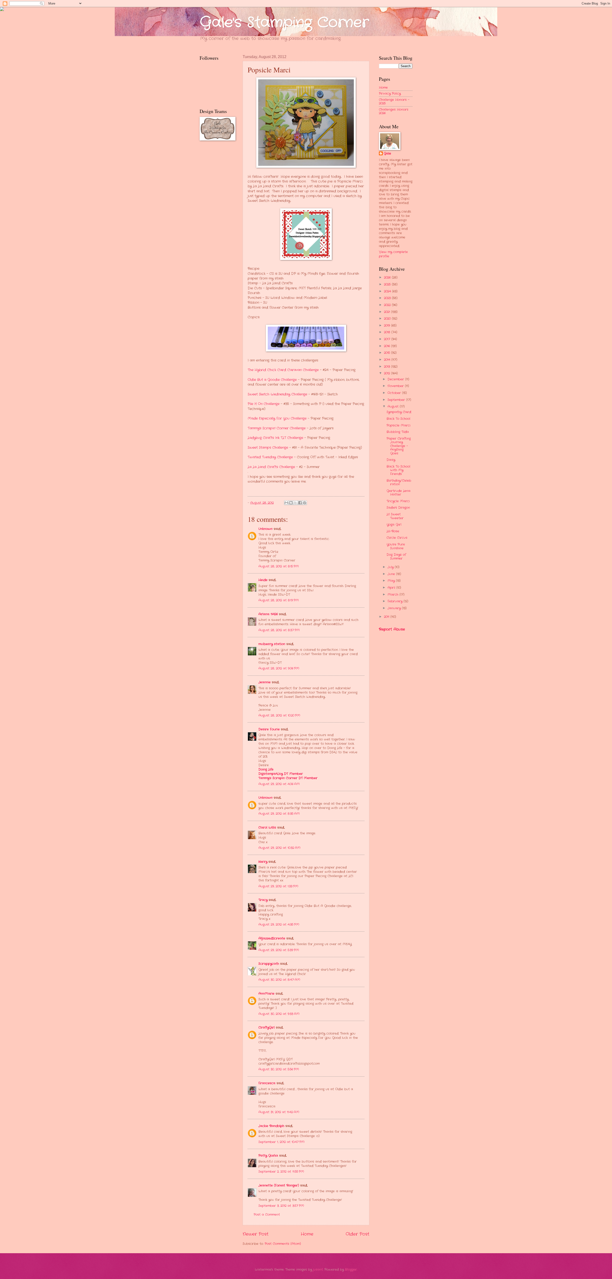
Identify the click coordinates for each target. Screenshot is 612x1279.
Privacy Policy (390, 93)
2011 (387, 617)
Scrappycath (268, 963)
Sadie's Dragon (398, 507)
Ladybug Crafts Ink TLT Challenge (275, 438)
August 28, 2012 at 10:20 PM (279, 715)
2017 (387, 339)
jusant (318, 1269)
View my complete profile (393, 254)
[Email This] (286, 502)
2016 (387, 346)
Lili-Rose (393, 531)
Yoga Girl (394, 524)
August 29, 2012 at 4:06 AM (279, 784)
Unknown (265, 529)
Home (307, 1234)
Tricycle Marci (398, 501)
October (395, 393)
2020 (388, 318)
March (393, 594)
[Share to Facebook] (300, 502)
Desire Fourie (269, 729)
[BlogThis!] (291, 502)
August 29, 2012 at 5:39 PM (278, 950)
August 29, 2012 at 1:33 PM (278, 886)
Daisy (391, 460)
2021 (387, 312)
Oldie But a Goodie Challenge (272, 380)
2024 (388, 291)
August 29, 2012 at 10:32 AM (279, 848)
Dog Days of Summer (396, 556)
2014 (387, 359)
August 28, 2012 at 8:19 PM (278, 600)
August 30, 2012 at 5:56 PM (278, 1069)
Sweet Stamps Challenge (268, 447)
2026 (388, 277)
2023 (388, 298)
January (395, 608)
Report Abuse (392, 629)
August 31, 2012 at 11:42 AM (278, 1112)
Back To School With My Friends (398, 470)
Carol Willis (267, 827)
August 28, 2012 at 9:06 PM (278, 668)
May (392, 580)
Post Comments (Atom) (283, 1243)
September (397, 400)
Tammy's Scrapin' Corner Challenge (277, 428)
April (392, 587)
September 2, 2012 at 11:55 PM (281, 1171)
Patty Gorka (268, 1155)
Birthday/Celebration (399, 482)
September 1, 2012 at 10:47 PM (281, 1142)
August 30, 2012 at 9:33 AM (279, 1014)
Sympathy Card (399, 412)
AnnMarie (266, 993)
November (396, 386)
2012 (387, 373)
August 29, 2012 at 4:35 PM (278, 924)
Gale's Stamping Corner (284, 22)
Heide (263, 580)
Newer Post (255, 1234)
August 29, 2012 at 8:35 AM (279, 813)
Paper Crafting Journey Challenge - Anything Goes (399, 446)
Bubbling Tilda (398, 432)
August (394, 406)
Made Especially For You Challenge (277, 418)
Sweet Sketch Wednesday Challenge (277, 394)
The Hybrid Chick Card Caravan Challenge (283, 370)
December (396, 379)
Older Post (357, 1234)
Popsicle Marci (398, 425)
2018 (387, 332)
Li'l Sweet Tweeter (395, 516)
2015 (387, 353)
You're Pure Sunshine (396, 546)
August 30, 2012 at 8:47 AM (279, 979)
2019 (387, 325)
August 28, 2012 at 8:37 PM (279, 630)
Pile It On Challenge (263, 404)
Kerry (262, 861)
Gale (387, 153)
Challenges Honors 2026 (393, 111)
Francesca (266, 1083)
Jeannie (264, 682)
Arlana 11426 (268, 614)
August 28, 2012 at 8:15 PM (278, 566)
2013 (387, 366)
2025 (388, 284)
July (391, 567)
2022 (388, 305)
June (392, 574)
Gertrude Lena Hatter (398, 493)
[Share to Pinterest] (304, 502)
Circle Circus (397, 537)
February (396, 601)
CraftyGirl (266, 1027)
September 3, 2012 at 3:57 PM (281, 1205)
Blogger (351, 1269)
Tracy (263, 900)
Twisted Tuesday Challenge (270, 457)
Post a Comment (267, 1214)
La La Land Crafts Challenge (271, 467)
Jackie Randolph (271, 1126)
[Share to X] (295, 502)
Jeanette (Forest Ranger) (279, 1185)
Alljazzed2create (271, 938)
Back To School (398, 418)
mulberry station (271, 644)
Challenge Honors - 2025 (394, 101)
